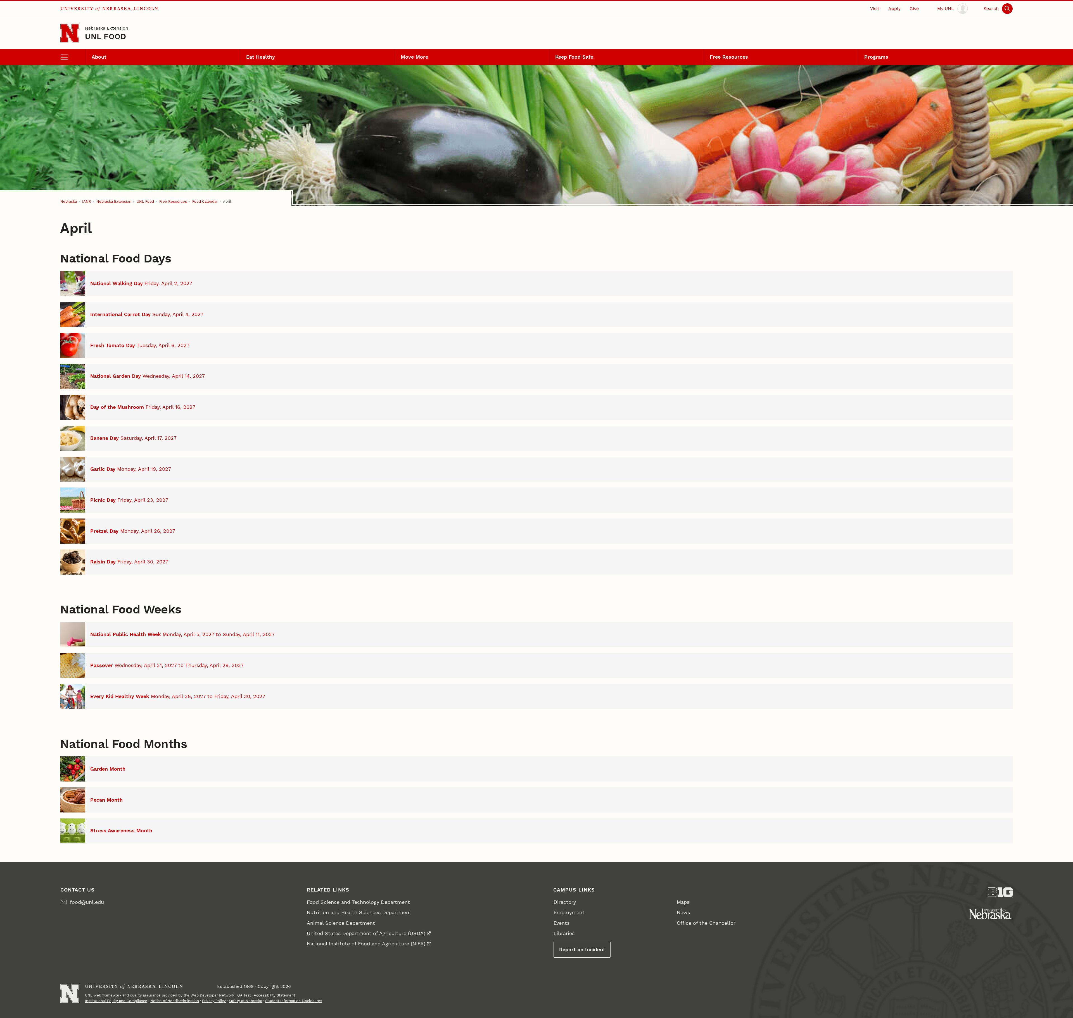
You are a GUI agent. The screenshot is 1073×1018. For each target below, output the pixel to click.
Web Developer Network (212, 995)
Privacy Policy (214, 1001)
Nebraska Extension (106, 28)
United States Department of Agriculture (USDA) (366, 933)
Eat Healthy (260, 57)
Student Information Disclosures (293, 1001)
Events (561, 923)
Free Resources (729, 57)
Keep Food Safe (574, 57)
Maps (683, 902)
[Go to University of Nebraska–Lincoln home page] (69, 33)
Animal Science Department (341, 923)
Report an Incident (582, 949)
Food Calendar (205, 201)
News (683, 912)
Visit (874, 8)
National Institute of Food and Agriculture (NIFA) (366, 944)
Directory (565, 902)
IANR (86, 201)
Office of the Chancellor (706, 923)
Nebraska (68, 201)
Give (914, 8)
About (99, 57)
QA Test (244, 995)
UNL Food (105, 36)
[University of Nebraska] (990, 913)
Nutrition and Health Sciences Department (359, 912)
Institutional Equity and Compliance (116, 1001)
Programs (876, 57)
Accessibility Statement (274, 995)
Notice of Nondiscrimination (174, 1001)
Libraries (564, 933)
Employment (569, 912)
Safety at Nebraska (245, 1001)
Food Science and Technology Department (358, 902)
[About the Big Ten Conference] (1000, 892)
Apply (894, 8)
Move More (414, 57)
